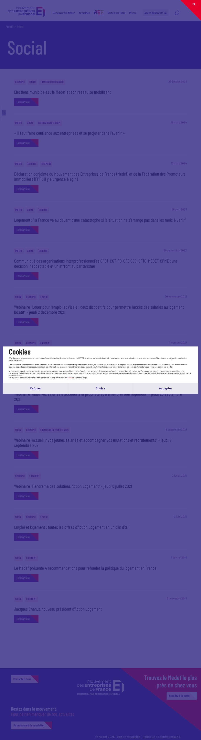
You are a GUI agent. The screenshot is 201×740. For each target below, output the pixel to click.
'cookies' (70, 377)
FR (194, 4)
